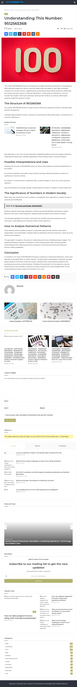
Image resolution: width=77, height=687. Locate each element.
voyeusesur (8, 646)
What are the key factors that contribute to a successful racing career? (62, 611)
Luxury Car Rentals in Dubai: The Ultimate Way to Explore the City (38, 453)
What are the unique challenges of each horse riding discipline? (38, 461)
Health (7, 661)
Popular (13, 446)
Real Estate (8, 667)
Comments (62, 446)
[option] (38, 527)
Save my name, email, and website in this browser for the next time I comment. (29, 415)
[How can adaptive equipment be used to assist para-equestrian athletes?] (45, 601)
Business (8, 655)
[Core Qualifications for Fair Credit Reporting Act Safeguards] (9, 492)
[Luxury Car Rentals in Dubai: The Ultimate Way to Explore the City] (9, 455)
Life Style (8, 664)
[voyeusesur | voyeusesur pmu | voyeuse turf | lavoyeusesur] (15, 2)
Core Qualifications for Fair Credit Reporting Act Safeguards (37, 490)
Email (6, 408)
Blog (6, 652)
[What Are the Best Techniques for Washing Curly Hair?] (9, 483)
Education (8, 670)
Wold (11, 10)
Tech (6, 649)
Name (6, 401)
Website (42, 408)
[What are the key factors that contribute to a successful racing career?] (45, 613)
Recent (37, 446)
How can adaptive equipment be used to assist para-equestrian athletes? (62, 598)
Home (7, 10)
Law (6, 673)
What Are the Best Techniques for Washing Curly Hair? (35, 480)
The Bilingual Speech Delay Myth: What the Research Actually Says (34, 543)
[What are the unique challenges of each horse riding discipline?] (9, 465)
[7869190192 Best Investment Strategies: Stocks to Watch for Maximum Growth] (9, 130)
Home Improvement (11, 658)
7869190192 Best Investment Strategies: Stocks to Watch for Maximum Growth (26, 130)
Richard (10, 28)
